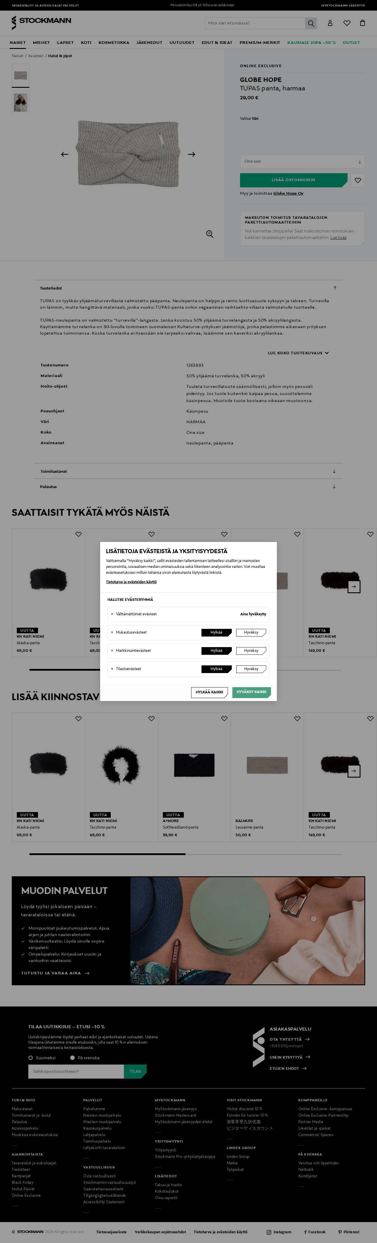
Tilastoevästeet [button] (126, 669)
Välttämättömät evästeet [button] (134, 614)
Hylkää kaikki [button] (209, 692)
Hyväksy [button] (251, 633)
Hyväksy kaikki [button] (252, 692)
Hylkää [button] (216, 633)
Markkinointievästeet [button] (131, 651)
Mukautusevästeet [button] (129, 632)
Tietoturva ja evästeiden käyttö (131, 582)
